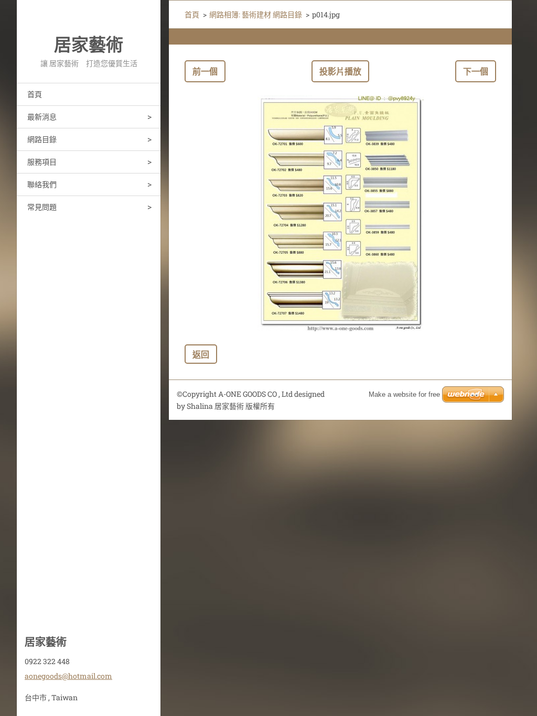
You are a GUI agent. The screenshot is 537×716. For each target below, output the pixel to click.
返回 (200, 354)
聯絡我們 (42, 184)
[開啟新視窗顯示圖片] (340, 213)
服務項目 (42, 162)
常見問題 (42, 207)
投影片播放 (340, 71)
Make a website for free (404, 394)
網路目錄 (42, 139)
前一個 (205, 71)
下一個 (475, 71)
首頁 (34, 94)
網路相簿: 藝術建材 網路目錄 (255, 14)
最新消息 (42, 117)
